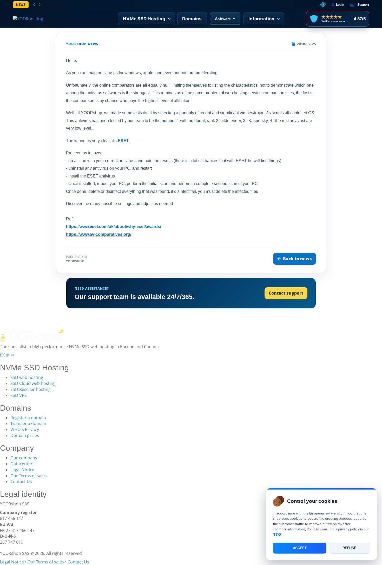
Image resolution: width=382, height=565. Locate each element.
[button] (34, 4)
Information (261, 18)
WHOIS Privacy (24, 429)
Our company (23, 458)
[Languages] (323, 5)
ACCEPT (300, 548)
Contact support (286, 293)
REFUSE (349, 548)
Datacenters (22, 464)
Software (223, 19)
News (20, 5)
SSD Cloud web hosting (33, 383)
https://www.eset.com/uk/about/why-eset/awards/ (113, 226)
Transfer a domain (28, 423)
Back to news (297, 259)
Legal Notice (22, 470)
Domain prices (24, 435)
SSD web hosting (26, 377)
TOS (277, 534)
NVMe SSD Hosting (144, 18)
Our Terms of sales (28, 476)
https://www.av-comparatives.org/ (98, 234)
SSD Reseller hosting (30, 389)
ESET (123, 140)
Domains (192, 18)
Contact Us (21, 481)
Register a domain (28, 418)
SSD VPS (18, 395)
